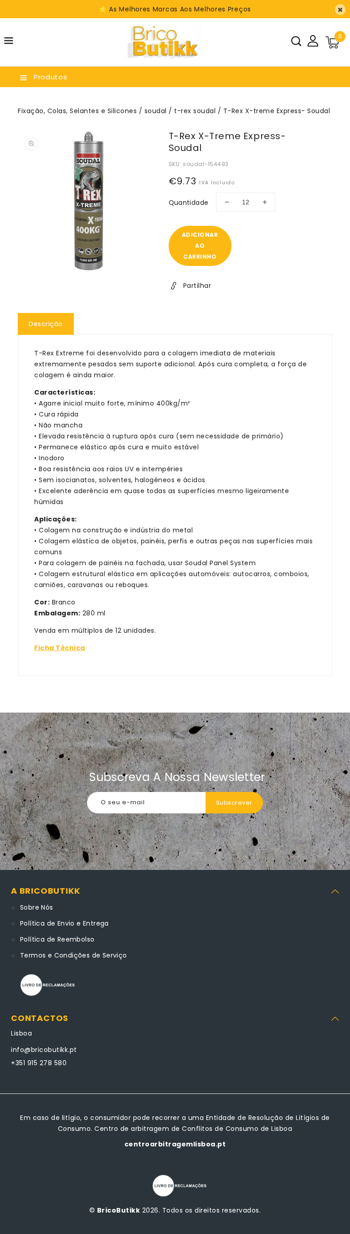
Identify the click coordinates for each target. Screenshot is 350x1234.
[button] (8, 42)
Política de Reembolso (57, 939)
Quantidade (189, 202)
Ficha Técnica (59, 647)
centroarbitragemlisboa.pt (175, 1144)
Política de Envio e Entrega (64, 923)
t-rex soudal (195, 110)
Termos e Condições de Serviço (73, 955)
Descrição (46, 323)
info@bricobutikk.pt (44, 1049)
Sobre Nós (36, 907)
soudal (155, 110)
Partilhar (197, 285)
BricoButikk (118, 1210)
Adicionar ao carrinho (200, 245)
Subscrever (234, 802)
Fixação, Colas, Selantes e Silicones (77, 110)
